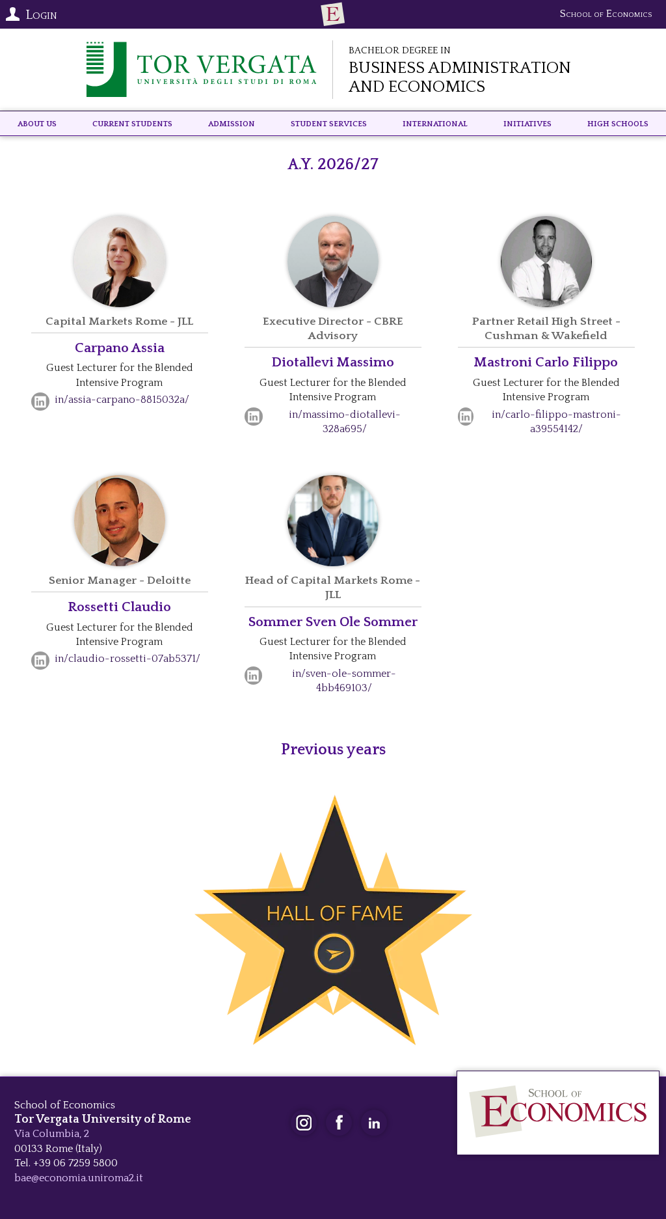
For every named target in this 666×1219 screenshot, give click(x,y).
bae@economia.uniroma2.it (78, 1178)
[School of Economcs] (333, 14)
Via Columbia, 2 (51, 1134)
